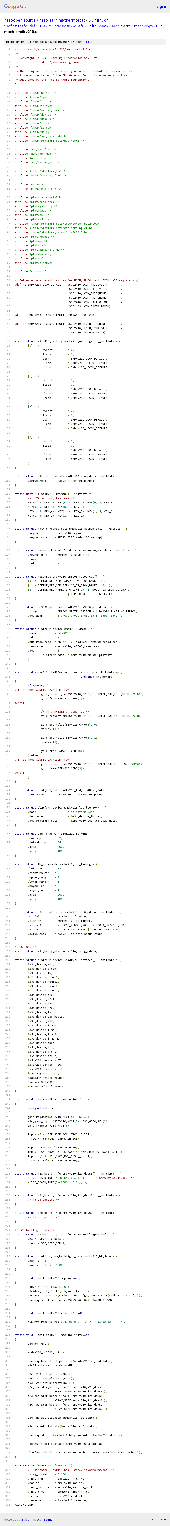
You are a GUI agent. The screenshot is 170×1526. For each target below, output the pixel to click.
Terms (48, 1519)
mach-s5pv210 (146, 25)
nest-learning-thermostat (62, 20)
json (162, 1519)
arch (116, 25)
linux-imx (100, 25)
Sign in (161, 7)
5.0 (91, 20)
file (89, 42)
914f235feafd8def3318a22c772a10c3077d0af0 (44, 25)
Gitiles (25, 1519)
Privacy (36, 1519)
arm (126, 25)
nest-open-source (20, 20)
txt (152, 1519)
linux (101, 20)
